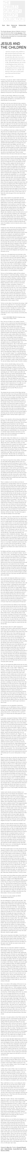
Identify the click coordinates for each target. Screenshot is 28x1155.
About (8, 25)
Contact (14, 26)
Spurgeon (12, 11)
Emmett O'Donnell (6, 37)
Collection (13, 19)
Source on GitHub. (5, 1150)
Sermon (10, 15)
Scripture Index (22, 25)
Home (3, 25)
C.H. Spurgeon (18, 33)
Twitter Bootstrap (8, 1149)
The (6, 3)
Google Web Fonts (17, 1149)
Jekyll (2, 1149)
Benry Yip (9, 1147)
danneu (25, 1149)
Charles (10, 7)
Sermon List (14, 25)
